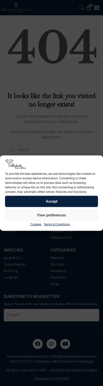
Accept (52, 201)
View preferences (51, 215)
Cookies (35, 224)
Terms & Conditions (57, 224)
